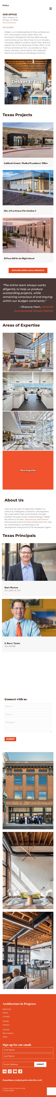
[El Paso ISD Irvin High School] (28, 240)
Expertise (7, 1009)
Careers (6, 1025)
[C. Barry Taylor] (29, 625)
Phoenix (44, 519)
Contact (6, 1016)
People (6, 1021)
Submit (10, 739)
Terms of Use (20, 1088)
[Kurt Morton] (29, 569)
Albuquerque (30, 519)
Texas (5, 1037)
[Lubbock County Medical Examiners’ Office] (28, 144)
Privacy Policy (8, 1088)
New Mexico (8, 1033)
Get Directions (9, 22)
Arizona (6, 1029)
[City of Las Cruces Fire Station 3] (28, 192)
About (5, 1013)
